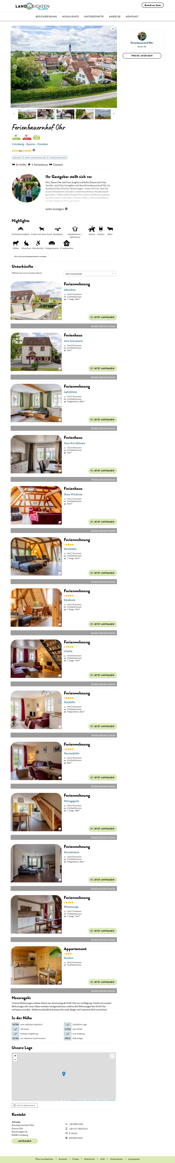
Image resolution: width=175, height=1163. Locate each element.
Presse (75, 1158)
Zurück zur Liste (153, 5)
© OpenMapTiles (110, 1100)
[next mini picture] (114, 114)
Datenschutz (116, 1158)
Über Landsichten (44, 1158)
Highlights (70, 16)
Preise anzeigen (142, 55)
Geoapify (81, 1100)
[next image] (112, 66)
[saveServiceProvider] (113, 29)
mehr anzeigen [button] (54, 209)
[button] (90, 273)
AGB (102, 1158)
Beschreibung (46, 16)
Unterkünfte (94, 16)
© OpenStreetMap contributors (94, 1100)
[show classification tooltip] (34, 150)
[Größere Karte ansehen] (112, 1056)
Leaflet (66, 1100)
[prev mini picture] (14, 114)
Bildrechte (89, 1158)
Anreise (115, 16)
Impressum (134, 1158)
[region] (64, 1076)
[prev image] (15, 66)
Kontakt (132, 16)
